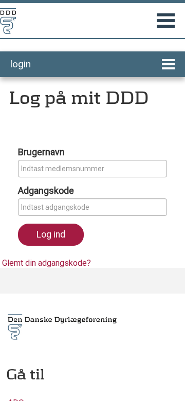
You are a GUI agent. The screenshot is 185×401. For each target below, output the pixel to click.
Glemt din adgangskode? (46, 263)
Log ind (50, 234)
